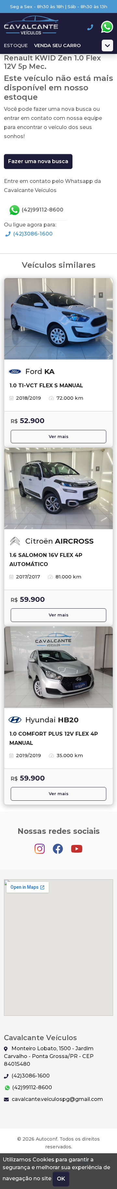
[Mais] (107, 45)
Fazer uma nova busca (38, 161)
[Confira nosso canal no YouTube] (77, 846)
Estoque (16, 45)
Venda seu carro (57, 45)
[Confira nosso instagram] (40, 846)
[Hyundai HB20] (58, 667)
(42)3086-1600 (32, 234)
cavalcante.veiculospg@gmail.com (56, 1099)
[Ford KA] (58, 319)
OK (61, 1179)
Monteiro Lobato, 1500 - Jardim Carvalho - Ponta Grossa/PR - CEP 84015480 (49, 1056)
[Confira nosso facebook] (58, 846)
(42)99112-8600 (41, 210)
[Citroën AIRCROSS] (58, 489)
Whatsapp (107, 26)
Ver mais (59, 436)
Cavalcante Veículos (31, 27)
